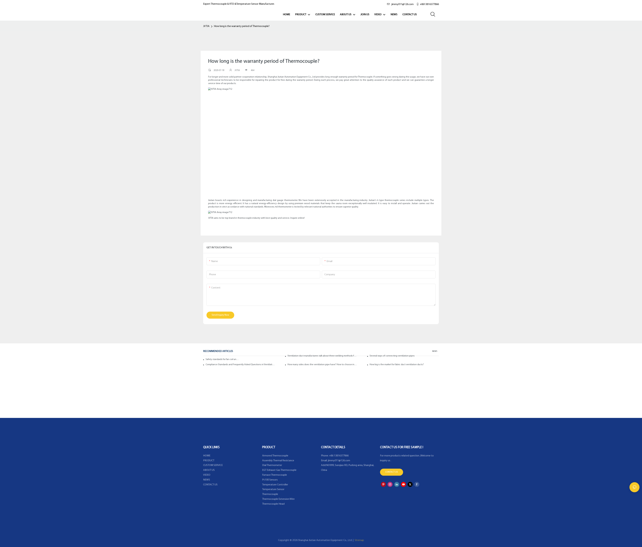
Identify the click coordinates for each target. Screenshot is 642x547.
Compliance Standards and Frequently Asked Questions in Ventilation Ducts (240, 364)
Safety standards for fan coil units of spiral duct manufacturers (222, 359)
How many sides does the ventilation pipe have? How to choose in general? (322, 364)
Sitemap (359, 540)
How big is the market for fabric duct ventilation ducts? (397, 364)
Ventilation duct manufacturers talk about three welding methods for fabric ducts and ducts (322, 356)
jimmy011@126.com (402, 4)
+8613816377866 (429, 4)
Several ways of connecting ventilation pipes (392, 356)
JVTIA (206, 26)
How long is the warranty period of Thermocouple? (242, 26)
